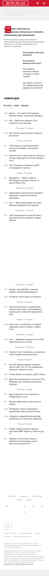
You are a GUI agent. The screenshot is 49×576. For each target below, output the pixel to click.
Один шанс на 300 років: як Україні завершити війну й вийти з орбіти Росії (25, 327)
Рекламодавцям (26, 533)
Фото (19, 500)
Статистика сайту (10, 533)
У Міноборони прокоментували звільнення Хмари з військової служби (23, 148)
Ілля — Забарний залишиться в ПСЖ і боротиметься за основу (26, 340)
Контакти (7, 536)
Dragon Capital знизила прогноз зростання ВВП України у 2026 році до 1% (26, 431)
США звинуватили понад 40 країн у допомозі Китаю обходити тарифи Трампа (25, 217)
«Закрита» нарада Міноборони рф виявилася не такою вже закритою (25, 417)
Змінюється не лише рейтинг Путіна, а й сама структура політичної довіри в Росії (27, 158)
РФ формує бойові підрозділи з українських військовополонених (24, 410)
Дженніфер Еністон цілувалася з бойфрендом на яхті (24, 395)
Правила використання (22, 536)
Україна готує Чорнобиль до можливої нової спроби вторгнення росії (27, 353)
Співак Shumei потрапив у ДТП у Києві (27, 374)
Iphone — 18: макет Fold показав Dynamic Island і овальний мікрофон (26, 114)
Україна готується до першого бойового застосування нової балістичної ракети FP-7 (23, 441)
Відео (29, 500)
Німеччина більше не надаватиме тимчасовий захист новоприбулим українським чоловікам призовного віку (26, 310)
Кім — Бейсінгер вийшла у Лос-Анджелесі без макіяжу (23, 121)
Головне (11, 496)
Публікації (36, 496)
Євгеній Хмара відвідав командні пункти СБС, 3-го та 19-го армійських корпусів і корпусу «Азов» (26, 367)
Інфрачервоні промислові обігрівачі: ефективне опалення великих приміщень (26, 195)
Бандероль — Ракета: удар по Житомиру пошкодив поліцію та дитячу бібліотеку (24, 180)
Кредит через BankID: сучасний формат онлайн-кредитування (23, 290)
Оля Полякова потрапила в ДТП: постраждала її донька (24, 166)
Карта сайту (29, 562)
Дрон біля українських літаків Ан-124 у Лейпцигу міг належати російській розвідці (27, 381)
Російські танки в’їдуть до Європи (25, 297)
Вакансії (38, 533)
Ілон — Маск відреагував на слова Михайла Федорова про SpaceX (25, 204)
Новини (24, 496)
